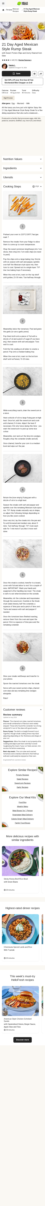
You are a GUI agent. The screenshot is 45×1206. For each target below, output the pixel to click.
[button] (22, 168)
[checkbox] (3, 60)
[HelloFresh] (22, 3)
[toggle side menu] (3, 3)
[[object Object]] (34, 73)
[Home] (3, 10)
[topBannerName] (22, 17)
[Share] (40, 73)
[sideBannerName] (22, 139)
